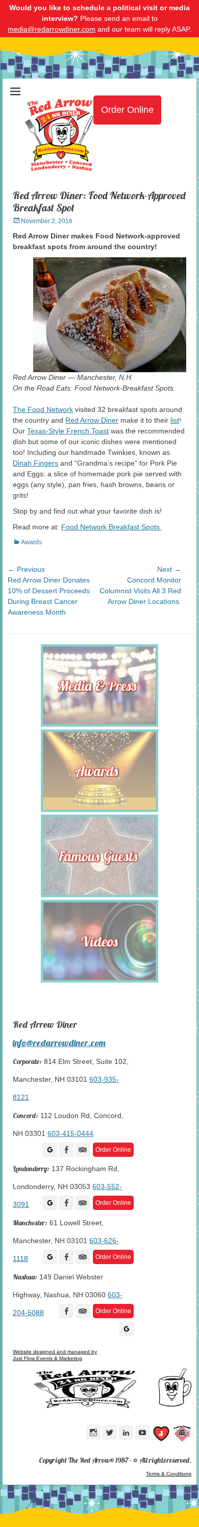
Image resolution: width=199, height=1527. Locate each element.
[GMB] (50, 1150)
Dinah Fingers (35, 463)
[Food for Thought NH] (182, 1435)
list (174, 420)
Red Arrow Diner (91, 420)
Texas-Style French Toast (68, 431)
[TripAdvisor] (83, 1150)
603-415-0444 (70, 1133)
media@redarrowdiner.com (51, 29)
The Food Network (43, 409)
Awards (31, 542)
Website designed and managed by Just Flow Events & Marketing (55, 1355)
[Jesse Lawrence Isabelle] (161, 1435)
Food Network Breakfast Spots (111, 527)
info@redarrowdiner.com (59, 1043)
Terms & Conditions (168, 1473)
